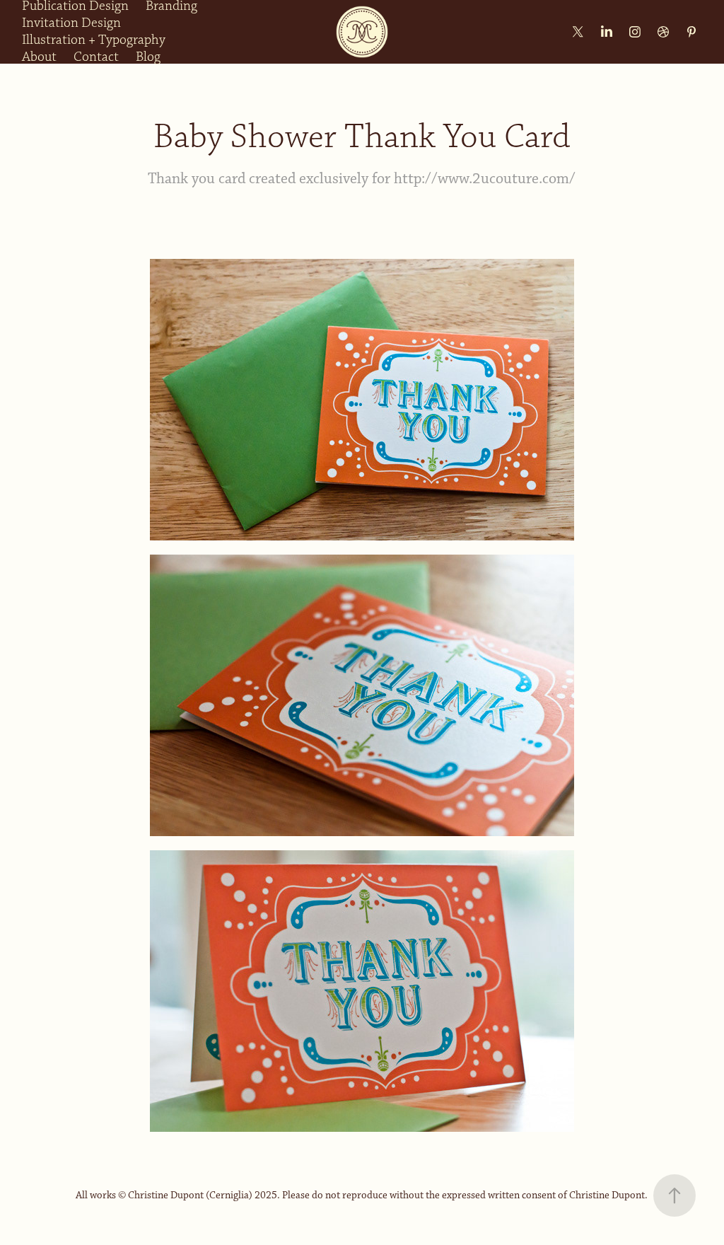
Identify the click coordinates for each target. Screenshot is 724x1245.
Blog (148, 57)
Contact (96, 57)
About (39, 57)
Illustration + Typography (93, 40)
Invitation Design (71, 23)
